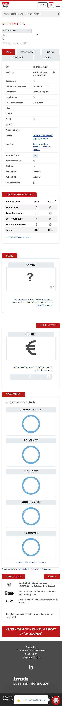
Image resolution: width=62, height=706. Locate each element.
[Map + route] (54, 72)
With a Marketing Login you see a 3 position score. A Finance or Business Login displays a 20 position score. (32, 302)
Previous (28, 201)
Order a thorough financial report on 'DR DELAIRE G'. (31, 631)
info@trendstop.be (31, 657)
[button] (35, 156)
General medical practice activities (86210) (41, 147)
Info (8, 52)
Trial (43, 5)
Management (28, 52)
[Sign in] (51, 5)
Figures (50, 52)
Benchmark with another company (31, 562)
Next (55, 201)
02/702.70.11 (31, 654)
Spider (47, 57)
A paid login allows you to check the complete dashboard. (26, 569)
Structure (17, 57)
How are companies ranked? (17, 237)
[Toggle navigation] (57, 4)
